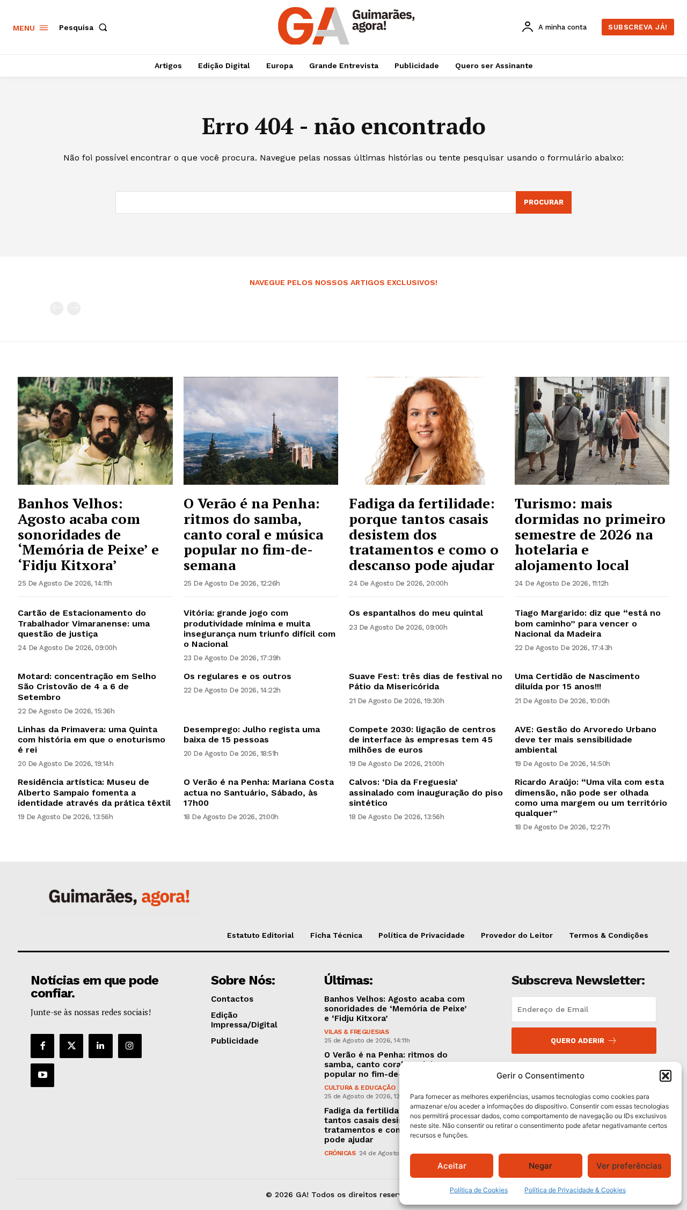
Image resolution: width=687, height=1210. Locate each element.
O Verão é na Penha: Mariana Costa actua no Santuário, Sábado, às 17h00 (259, 792)
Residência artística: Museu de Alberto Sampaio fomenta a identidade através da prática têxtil (94, 792)
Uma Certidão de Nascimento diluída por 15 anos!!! (577, 681)
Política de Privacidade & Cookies (575, 1190)
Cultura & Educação (359, 1087)
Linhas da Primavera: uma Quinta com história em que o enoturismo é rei (91, 739)
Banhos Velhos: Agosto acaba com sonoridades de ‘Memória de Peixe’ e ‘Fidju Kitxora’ (88, 533)
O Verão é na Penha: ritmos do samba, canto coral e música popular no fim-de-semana (253, 533)
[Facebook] (42, 1046)
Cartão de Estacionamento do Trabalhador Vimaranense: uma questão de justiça (84, 623)
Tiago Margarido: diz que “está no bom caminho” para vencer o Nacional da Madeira (588, 623)
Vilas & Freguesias (356, 1032)
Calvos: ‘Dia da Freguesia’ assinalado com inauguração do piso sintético (426, 792)
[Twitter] (71, 1046)
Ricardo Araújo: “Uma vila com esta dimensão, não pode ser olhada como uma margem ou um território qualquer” (591, 797)
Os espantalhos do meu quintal (416, 613)
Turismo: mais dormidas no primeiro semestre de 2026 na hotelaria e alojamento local (590, 533)
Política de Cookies (479, 1190)
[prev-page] (56, 308)
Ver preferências (629, 1166)
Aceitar (451, 1166)
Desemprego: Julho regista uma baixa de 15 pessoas (252, 734)
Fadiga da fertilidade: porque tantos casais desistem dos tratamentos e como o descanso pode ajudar (424, 533)
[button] (665, 1075)
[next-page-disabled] (74, 308)
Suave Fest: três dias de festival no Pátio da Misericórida (425, 681)
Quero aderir (577, 1041)
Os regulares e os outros (237, 676)
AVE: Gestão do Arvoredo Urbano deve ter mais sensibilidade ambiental (585, 739)
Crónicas (339, 1153)
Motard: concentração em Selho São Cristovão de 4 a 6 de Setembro (87, 686)
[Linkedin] (100, 1046)
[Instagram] (130, 1046)
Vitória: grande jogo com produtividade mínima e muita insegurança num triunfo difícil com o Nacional (259, 628)
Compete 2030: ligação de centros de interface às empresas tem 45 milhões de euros (422, 739)
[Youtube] (42, 1075)
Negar (540, 1166)
